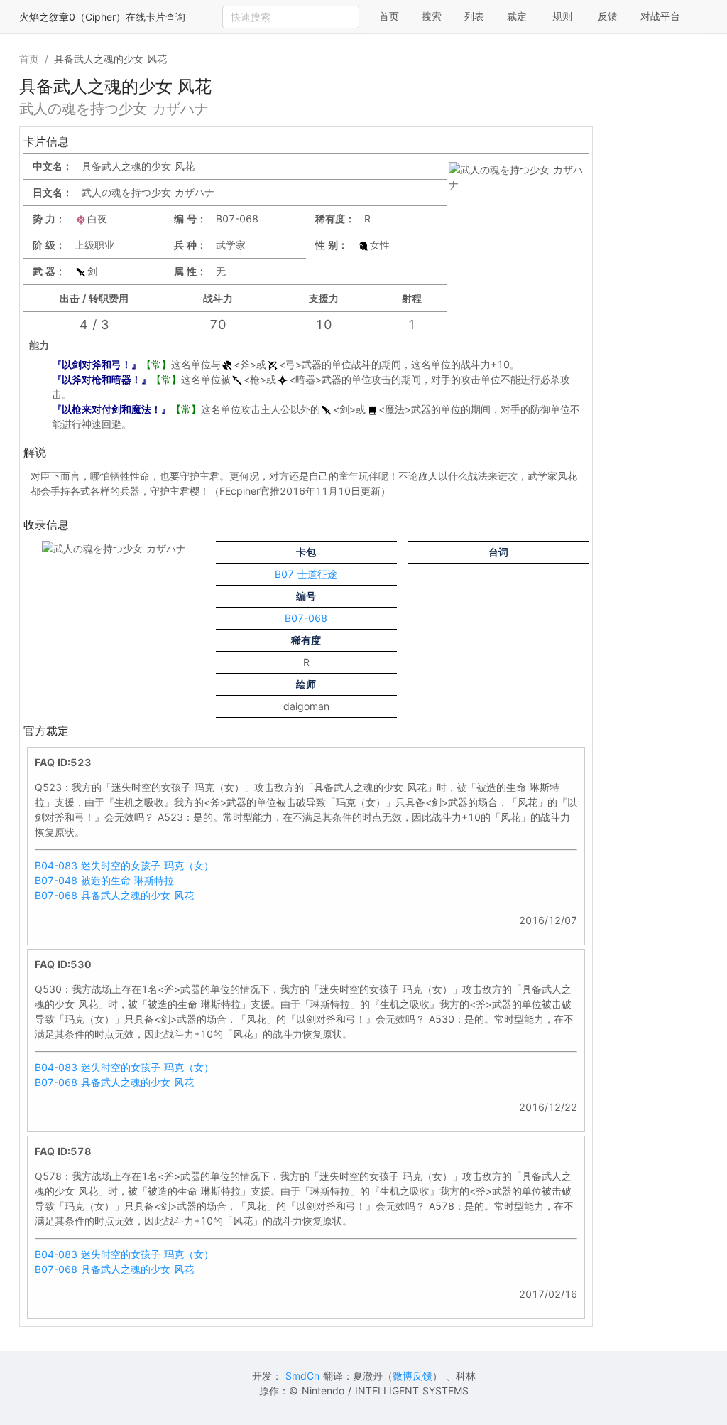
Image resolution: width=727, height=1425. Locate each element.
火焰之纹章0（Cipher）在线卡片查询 (102, 17)
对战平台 (660, 16)
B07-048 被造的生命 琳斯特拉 (104, 880)
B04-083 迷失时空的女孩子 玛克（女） (124, 865)
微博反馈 (412, 1376)
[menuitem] (389, 17)
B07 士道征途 (306, 574)
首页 (389, 16)
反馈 (608, 16)
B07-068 (306, 618)
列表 (474, 16)
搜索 (432, 16)
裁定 (517, 16)
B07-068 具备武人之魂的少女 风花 (114, 895)
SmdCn (302, 1376)
